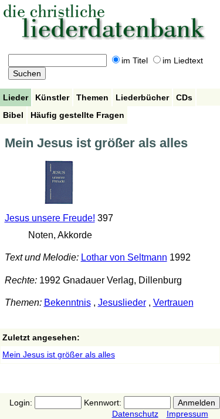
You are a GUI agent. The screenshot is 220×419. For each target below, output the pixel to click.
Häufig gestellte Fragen (77, 115)
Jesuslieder (122, 303)
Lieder (15, 97)
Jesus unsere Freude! (50, 218)
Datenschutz (135, 413)
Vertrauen (173, 303)
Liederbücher (142, 97)
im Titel (134, 60)
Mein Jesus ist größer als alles (58, 354)
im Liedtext (183, 60)
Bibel (13, 115)
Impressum (187, 413)
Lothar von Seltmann (124, 257)
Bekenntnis (67, 303)
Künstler (52, 97)
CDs (184, 97)
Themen (92, 97)
